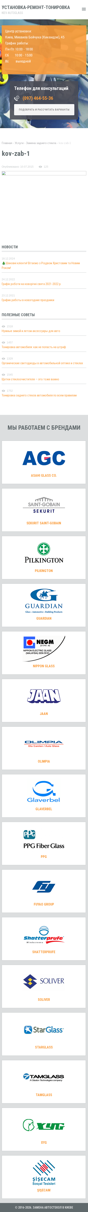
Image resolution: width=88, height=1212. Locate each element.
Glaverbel (43, 809)
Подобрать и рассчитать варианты (44, 109)
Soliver (44, 1000)
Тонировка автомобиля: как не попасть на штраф (34, 347)
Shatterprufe (43, 952)
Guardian (43, 618)
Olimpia (44, 761)
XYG (44, 1143)
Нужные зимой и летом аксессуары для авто (31, 331)
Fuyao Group (44, 904)
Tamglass (44, 1095)
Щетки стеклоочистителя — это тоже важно (30, 379)
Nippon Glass (44, 666)
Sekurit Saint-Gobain (43, 523)
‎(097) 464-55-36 (38, 98)
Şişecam (43, 1190)
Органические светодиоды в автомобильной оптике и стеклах (42, 363)
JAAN (44, 714)
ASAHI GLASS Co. (44, 475)
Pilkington (44, 571)
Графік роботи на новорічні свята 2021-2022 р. (31, 284)
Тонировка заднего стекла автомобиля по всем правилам (39, 395)
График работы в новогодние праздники (28, 300)
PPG (44, 857)
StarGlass (44, 1047)
